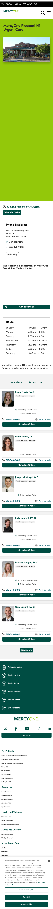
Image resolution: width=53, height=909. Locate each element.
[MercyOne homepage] (11, 12)
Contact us (27, 735)
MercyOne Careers (7, 834)
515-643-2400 (16, 247)
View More (27, 650)
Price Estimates (5, 774)
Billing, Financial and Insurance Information (14, 755)
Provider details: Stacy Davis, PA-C (26, 409)
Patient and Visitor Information (10, 759)
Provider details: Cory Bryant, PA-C (26, 624)
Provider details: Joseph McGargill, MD (26, 492)
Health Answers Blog (7, 820)
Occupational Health (7, 799)
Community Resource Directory (10, 824)
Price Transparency (7, 778)
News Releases (6, 792)
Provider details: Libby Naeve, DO (26, 452)
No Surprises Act (6, 782)
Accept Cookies (26, 904)
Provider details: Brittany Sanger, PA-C (26, 579)
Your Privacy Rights (26, 890)
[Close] (49, 861)
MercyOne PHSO (6, 803)
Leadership (4, 855)
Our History (4, 851)
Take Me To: (6, 4)
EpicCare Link (5, 806)
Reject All (26, 897)
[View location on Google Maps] (26, 287)
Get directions (16, 242)
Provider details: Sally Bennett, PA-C (26, 535)
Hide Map (12, 255)
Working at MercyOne (7, 838)
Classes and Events (6, 816)
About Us (3, 848)
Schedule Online (12, 213)
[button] (49, 12)
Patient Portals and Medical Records (12, 763)
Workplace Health (6, 795)
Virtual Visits (5, 767)
